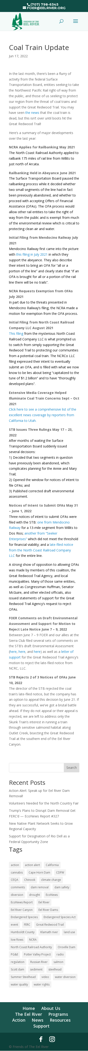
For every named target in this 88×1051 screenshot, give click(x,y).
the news (32, 112)
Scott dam (17, 969)
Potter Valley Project (37, 954)
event (14, 925)
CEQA (14, 880)
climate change (51, 880)
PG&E (14, 954)
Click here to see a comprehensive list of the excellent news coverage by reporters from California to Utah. (42, 415)
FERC (27, 925)
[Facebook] (41, 1039)
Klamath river (49, 932)
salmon (58, 962)
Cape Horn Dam (39, 872)
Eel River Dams (48, 910)
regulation (17, 962)
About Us (50, 1008)
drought (34, 895)
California (52, 865)
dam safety (61, 887)
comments (18, 887)
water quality (19, 984)
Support (41, 1026)
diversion (17, 895)
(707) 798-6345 (44, 4)
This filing (16, 333)
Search (71, 767)
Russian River (39, 962)
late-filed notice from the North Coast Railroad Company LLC (41, 550)
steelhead (54, 969)
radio (60, 954)
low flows (17, 940)
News (37, 1020)
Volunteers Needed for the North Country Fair (44, 803)
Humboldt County (22, 932)
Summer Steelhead (23, 977)
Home (29, 1008)
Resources (60, 1020)
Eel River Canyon (22, 910)
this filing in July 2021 (32, 254)
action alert (32, 865)
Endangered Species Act (60, 917)
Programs (58, 1014)
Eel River (44, 902)
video (45, 977)
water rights (42, 984)
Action (18, 1020)
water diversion (65, 977)
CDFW (60, 872)
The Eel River (28, 1014)
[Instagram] (52, 1039)
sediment (36, 969)
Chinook (29, 880)
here (13, 651)
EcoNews (52, 895)
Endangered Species (24, 917)
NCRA (33, 940)
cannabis (17, 872)
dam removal (40, 887)
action (15, 865)
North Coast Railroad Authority (31, 947)
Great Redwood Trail (50, 925)
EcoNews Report (22, 902)
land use (69, 932)
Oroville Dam (66, 947)
